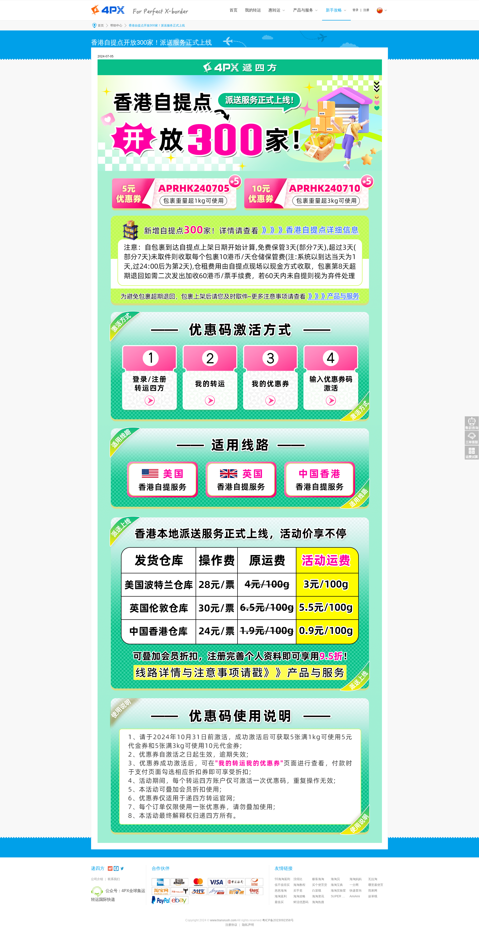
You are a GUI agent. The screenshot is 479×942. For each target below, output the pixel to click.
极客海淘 (318, 879)
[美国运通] (161, 882)
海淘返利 (281, 896)
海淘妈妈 (355, 879)
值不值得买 (282, 885)
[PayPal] (161, 900)
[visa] (217, 882)
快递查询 (355, 890)
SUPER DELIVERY (340, 896)
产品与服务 (303, 10)
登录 (356, 10)
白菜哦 (316, 890)
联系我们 (114, 879)
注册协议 (231, 925)
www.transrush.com (223, 920)
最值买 (279, 902)
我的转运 (253, 10)
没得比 (297, 879)
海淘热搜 (318, 902)
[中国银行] (235, 882)
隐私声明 (248, 925)
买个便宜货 (319, 885)
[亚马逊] (179, 882)
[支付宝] (198, 891)
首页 (234, 10)
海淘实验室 (338, 890)
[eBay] (179, 900)
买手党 (297, 890)
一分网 (354, 885)
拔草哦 (372, 896)
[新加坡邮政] (217, 891)
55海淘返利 (282, 879)
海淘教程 (299, 885)
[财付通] (235, 891)
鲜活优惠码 (300, 902)
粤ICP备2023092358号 (278, 920)
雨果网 (372, 890)
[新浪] (110, 868)
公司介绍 (97, 879)
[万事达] (198, 882)
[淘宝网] (161, 891)
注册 (366, 10)
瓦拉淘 (372, 879)
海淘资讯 (318, 896)
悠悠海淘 (281, 890)
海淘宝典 (337, 885)
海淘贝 (335, 879)
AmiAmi (355, 896)
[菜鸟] (254, 882)
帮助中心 (116, 25)
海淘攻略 (299, 896)
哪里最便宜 (375, 885)
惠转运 (274, 10)
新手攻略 (334, 10)
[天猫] (179, 891)
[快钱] (254, 891)
